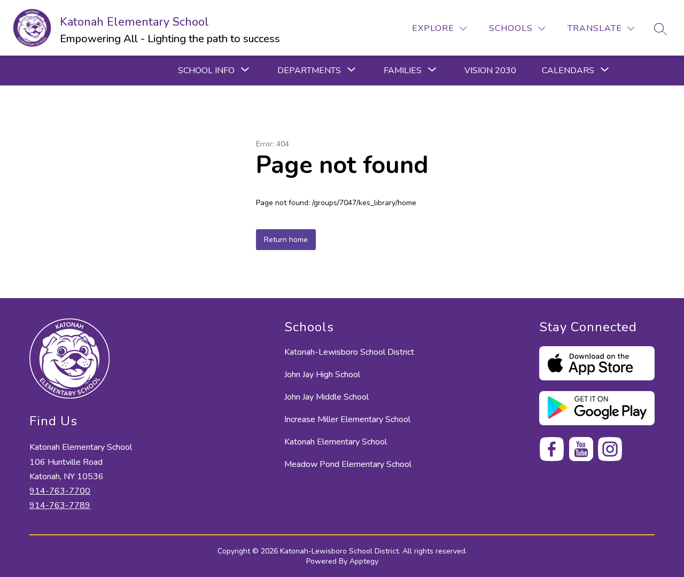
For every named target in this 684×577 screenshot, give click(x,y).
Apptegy (363, 561)
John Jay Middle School (326, 397)
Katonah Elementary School (335, 442)
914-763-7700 (59, 491)
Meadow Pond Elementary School (347, 464)
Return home (286, 240)
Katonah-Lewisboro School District (349, 352)
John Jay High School (322, 374)
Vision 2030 (490, 70)
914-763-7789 (59, 505)
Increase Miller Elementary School (347, 419)
